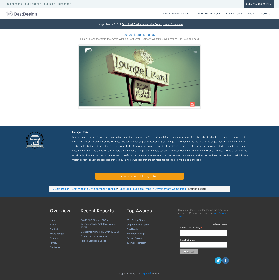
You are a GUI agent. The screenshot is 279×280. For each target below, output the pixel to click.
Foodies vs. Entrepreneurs (94, 236)
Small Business (134, 229)
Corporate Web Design (138, 224)
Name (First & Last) (191, 227)
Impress (146, 273)
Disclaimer (55, 247)
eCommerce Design (136, 242)
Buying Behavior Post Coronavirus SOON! (98, 225)
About (53, 224)
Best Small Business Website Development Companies (152, 24)
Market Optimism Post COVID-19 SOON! (100, 231)
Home (53, 220)
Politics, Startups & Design (94, 240)
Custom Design (134, 238)
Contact (54, 229)
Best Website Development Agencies (94, 188)
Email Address (188, 240)
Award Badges (57, 233)
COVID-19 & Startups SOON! (95, 220)
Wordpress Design (136, 233)
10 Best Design (60, 188)
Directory (54, 238)
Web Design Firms (136, 220)
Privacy (53, 242)
